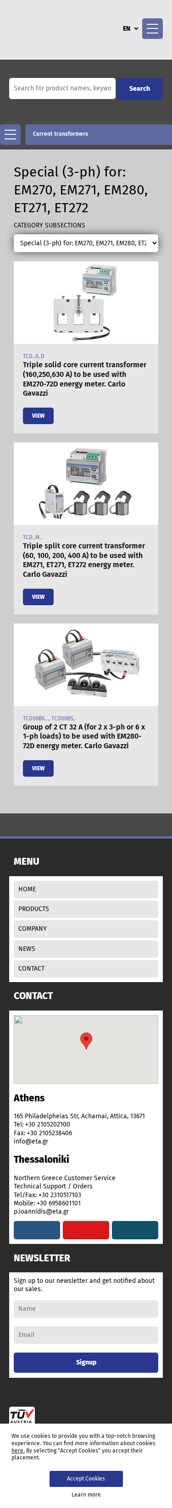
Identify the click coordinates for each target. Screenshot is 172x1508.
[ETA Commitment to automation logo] (46, 27)
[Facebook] (37, 1230)
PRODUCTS (33, 909)
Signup (86, 1362)
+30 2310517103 (60, 1195)
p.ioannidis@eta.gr (41, 1211)
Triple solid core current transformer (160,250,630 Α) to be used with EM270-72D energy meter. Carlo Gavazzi (84, 379)
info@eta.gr (31, 1141)
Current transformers (60, 134)
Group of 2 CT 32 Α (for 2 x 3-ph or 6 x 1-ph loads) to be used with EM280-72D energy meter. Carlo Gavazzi (84, 737)
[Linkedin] (135, 1230)
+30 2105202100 (47, 1124)
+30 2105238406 (49, 1133)
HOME (27, 889)
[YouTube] (86, 1230)
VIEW (38, 416)
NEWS (26, 949)
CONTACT (31, 968)
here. (18, 1450)
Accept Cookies (86, 1478)
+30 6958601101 (59, 1203)
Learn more (86, 1494)
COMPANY (32, 929)
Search (139, 89)
